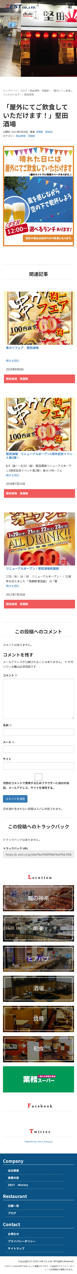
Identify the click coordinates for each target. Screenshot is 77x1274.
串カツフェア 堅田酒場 (22, 348)
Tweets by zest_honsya (38, 1141)
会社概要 (13, 1170)
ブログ (23, 90)
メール (9, 742)
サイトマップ (16, 1248)
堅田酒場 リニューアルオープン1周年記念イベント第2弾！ (39, 456)
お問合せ (13, 1234)
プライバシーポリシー (22, 1241)
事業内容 (13, 1178)
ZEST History (18, 1185)
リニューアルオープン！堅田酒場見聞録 (32, 568)
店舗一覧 (13, 1206)
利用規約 (54, 1269)
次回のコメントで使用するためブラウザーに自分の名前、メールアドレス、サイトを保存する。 (36, 785)
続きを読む (13, 361)
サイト (7, 759)
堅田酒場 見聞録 (39, 90)
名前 (7, 725)
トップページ (10, 90)
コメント (10, 675)
